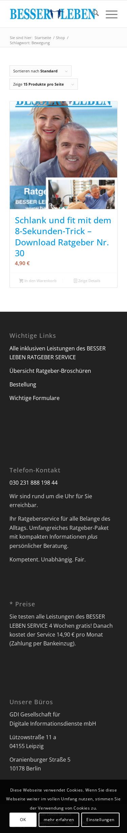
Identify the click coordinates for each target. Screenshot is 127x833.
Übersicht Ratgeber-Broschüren (50, 371)
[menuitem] (92, 14)
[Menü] (108, 14)
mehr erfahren (59, 819)
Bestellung (22, 384)
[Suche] (92, 14)
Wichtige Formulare (34, 398)
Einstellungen (100, 819)
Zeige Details (88, 280)
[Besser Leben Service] (52, 14)
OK (23, 819)
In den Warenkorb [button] (40, 280)
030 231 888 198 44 (33, 482)
